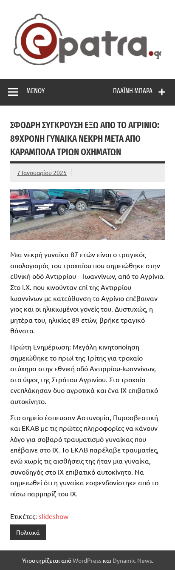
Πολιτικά (28, 532)
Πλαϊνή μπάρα (132, 91)
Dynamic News (132, 560)
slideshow (53, 516)
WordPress (87, 560)
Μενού (35, 91)
